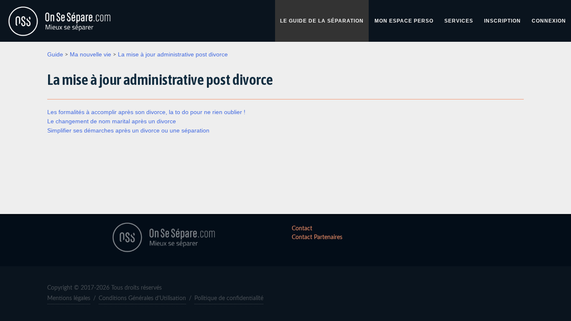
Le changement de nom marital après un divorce (111, 121)
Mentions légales (68, 298)
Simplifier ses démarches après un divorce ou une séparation (128, 130)
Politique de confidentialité (228, 298)
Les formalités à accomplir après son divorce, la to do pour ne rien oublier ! (146, 112)
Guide (55, 54)
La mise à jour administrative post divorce (173, 54)
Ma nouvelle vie (90, 54)
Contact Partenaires (317, 237)
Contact (302, 229)
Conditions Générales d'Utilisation (142, 298)
